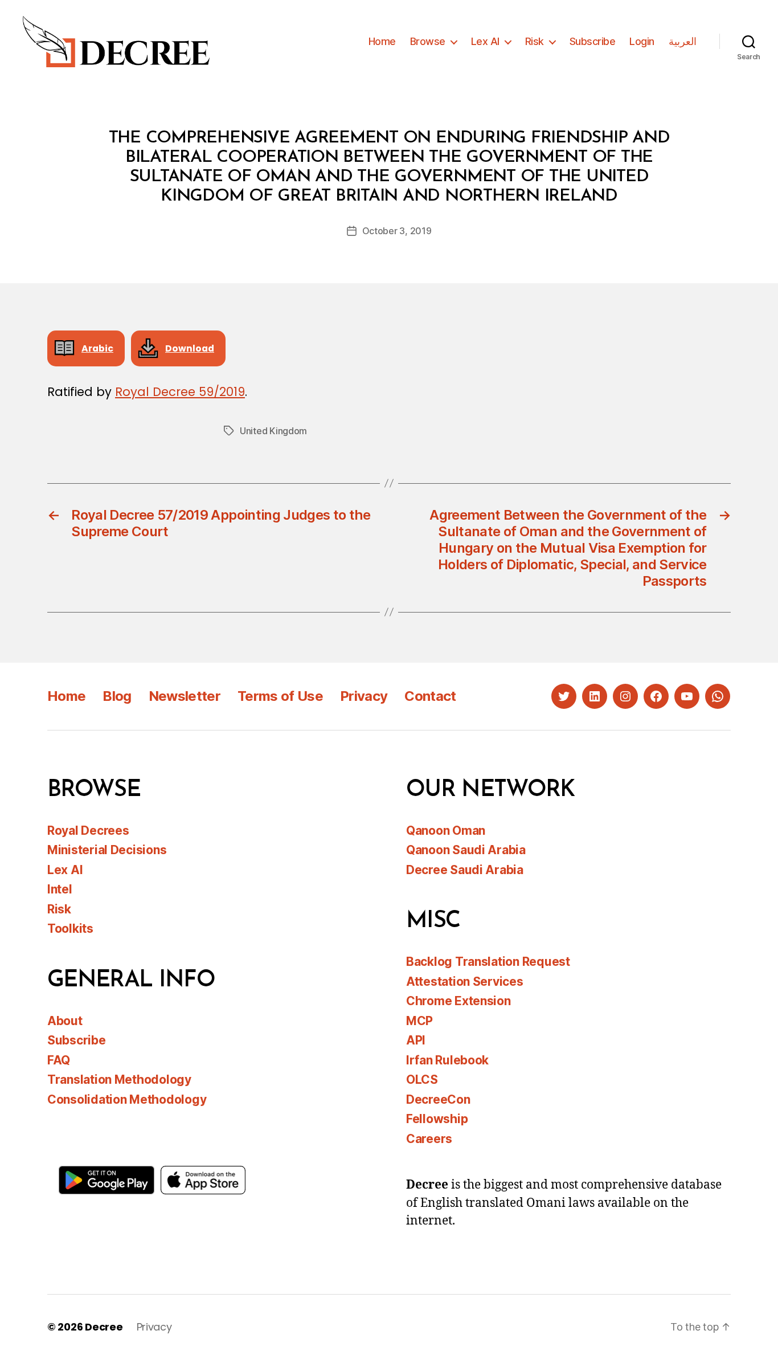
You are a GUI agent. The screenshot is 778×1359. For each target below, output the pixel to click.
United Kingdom (273, 430)
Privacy (363, 696)
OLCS (422, 1079)
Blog (117, 696)
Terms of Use (280, 696)
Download (189, 348)
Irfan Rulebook (447, 1060)
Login (641, 41)
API (415, 1040)
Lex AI (485, 41)
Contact (430, 696)
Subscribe (593, 41)
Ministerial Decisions (106, 850)
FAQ (58, 1060)
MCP (419, 1021)
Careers (429, 1139)
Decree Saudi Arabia (464, 870)
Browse (427, 41)
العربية (683, 41)
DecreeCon (438, 1099)
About (65, 1021)
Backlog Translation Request (488, 961)
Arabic (97, 348)
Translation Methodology (119, 1079)
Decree (103, 1327)
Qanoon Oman (445, 830)
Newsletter (184, 696)
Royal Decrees (88, 830)
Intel (59, 889)
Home (382, 41)
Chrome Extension (458, 1001)
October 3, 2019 (397, 230)
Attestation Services (464, 981)
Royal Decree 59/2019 (180, 391)
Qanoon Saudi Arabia (466, 850)
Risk (534, 41)
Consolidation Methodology (126, 1099)
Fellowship (437, 1119)
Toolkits (70, 928)
